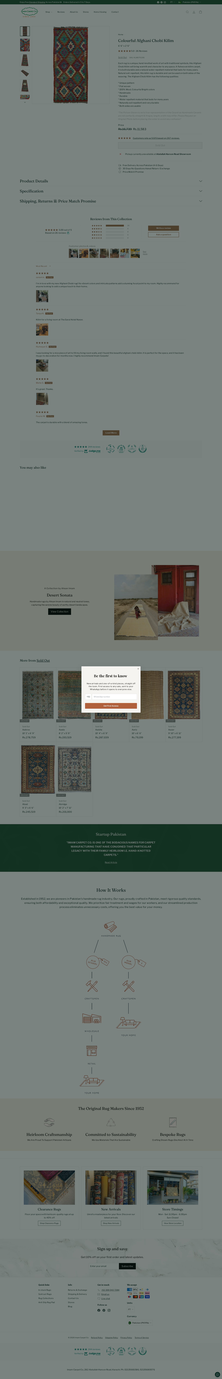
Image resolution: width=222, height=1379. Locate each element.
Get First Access (111, 706)
